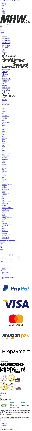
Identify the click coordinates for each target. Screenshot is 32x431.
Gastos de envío (4, 4)
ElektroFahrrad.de (2, 420)
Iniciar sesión (2, 32)
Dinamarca (3, 12)
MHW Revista (3, 278)
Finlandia (1, 250)
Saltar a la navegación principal (16, 0)
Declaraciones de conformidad (5, 272)
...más (2, 102)
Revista (3, 5)
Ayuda (1, 395)
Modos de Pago (4, 269)
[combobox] (4, 24)
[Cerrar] (0, 430)
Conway (14, 240)
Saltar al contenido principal (3, 0)
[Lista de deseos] (0, 28)
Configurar (5, 429)
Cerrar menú (3, 242)
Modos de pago (4, 3)
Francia (1, 247)
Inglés (2, 8)
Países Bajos (3, 11)
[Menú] (1, 23)
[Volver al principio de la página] (1, 427)
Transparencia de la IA (4, 425)
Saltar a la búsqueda (9, 0)
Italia (2, 9)
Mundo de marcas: (2, 240)
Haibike (7, 240)
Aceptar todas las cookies (10, 429)
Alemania (3, 7)
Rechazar (2, 429)
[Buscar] (1, 27)
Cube (5, 240)
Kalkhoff (10, 240)
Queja (2, 273)
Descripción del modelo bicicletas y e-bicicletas (8, 277)
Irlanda (3, 10)
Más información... (21, 428)
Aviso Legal (3, 424)
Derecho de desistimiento (5, 422)
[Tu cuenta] (1, 29)
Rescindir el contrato (4, 274)
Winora (12, 240)
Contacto (3, 2)
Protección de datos (4, 423)
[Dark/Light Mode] (3, 13)
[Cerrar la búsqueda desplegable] (11, 24)
